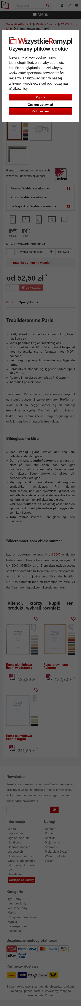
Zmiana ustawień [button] (40, 104)
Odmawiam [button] (40, 111)
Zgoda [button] (40, 97)
